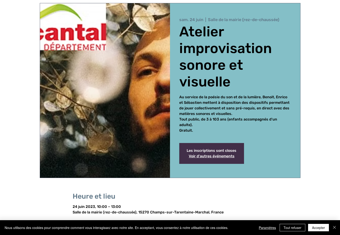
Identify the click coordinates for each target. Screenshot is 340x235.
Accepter (318, 227)
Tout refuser (292, 227)
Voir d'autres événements (212, 156)
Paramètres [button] (267, 227)
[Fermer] (334, 227)
